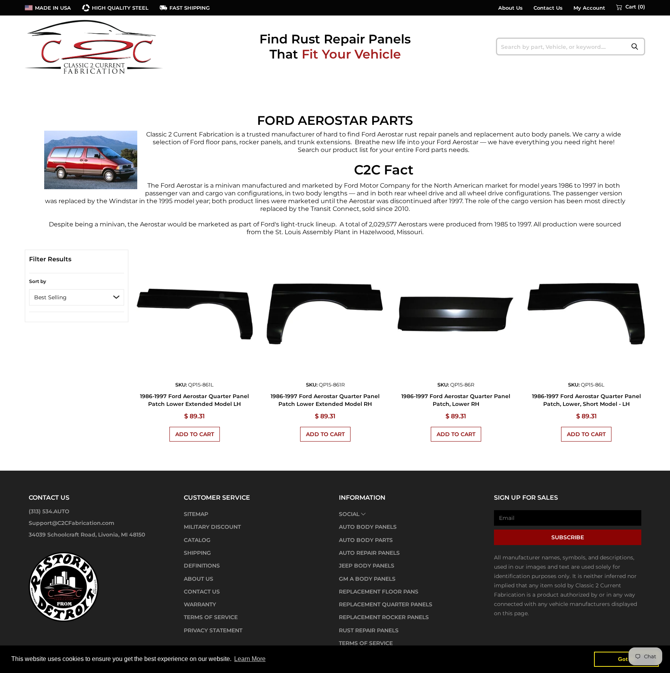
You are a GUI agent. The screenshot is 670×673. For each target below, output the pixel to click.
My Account (589, 7)
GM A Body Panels (367, 578)
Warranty (200, 604)
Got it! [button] (626, 659)
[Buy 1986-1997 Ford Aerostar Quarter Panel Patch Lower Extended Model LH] (195, 314)
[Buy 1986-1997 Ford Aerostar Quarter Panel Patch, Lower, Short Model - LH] (586, 314)
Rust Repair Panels (369, 630)
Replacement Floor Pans (378, 591)
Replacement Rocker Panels (384, 617)
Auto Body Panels (368, 526)
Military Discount (212, 526)
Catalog (197, 540)
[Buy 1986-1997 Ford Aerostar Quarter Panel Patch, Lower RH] (456, 314)
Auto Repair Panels (369, 552)
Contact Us (548, 7)
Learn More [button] (250, 659)
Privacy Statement (213, 630)
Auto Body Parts (366, 540)
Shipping (197, 552)
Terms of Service (211, 617)
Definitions (202, 565)
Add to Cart (194, 434)
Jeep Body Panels (366, 565)
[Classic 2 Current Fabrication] (94, 46)
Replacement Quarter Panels (385, 604)
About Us (510, 7)
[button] (630, 7)
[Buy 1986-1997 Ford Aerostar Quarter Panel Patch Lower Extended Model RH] (325, 314)
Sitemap (196, 514)
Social (349, 514)
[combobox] (570, 46)
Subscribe (567, 537)
